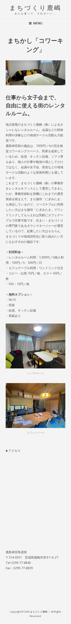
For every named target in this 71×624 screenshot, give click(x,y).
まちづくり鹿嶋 (35, 7)
